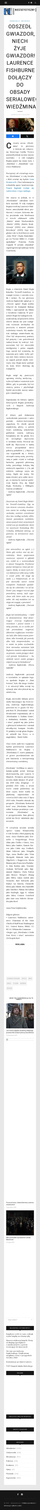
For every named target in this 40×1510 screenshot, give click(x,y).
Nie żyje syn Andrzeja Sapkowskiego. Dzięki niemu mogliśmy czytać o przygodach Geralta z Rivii (19, 1354)
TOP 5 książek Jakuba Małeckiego (19, 1366)
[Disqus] (20, 1281)
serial (9, 983)
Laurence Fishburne (13, 978)
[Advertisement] (20, 960)
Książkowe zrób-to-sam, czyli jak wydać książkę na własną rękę (19, 1335)
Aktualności (10, 1448)
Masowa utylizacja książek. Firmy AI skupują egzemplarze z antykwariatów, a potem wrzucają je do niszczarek (19, 1343)
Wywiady (9, 1474)
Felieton (9, 1461)
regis (30, 978)
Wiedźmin (23, 983)
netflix (24, 978)
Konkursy (10, 1465)
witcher (9, 988)
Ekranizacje (15, 21)
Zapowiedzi (25, 21)
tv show (15, 983)
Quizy (8, 1469)
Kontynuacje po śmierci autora (18, 1362)
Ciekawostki (11, 1452)
